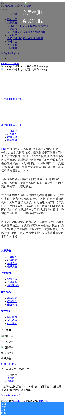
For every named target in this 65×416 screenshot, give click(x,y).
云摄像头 (12, 282)
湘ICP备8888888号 (11, 395)
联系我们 (12, 140)
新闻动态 (6, 292)
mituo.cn (43, 400)
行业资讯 (12, 301)
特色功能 (6, 311)
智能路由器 (13, 285)
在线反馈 (12, 137)
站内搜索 (12, 323)
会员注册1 (6, 99)
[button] (6, 63)
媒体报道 (12, 298)
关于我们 (6, 250)
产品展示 (6, 273)
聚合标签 (12, 320)
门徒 (4, 148)
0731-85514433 (8, 364)
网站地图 (12, 317)
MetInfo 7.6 (19, 400)
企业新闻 (12, 304)
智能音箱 (12, 279)
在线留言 (12, 134)
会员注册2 (18, 99)
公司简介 (12, 131)
